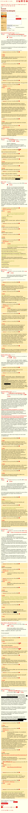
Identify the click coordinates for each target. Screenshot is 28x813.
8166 (17, 643)
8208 (17, 119)
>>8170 (3, 657)
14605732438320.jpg (5, 689)
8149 (17, 149)
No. (19, 35)
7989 (17, 723)
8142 (17, 234)
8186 (17, 175)
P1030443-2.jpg (4, 529)
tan (10, 5)
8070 (17, 304)
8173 (17, 672)
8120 (17, 223)
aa (2, 5)
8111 (17, 208)
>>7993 (3, 66)
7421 (23, 271)
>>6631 (3, 616)
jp (6, 5)
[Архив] (19, 0)
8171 (17, 655)
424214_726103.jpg (7, 209)
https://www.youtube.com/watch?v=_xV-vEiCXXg (12, 409)
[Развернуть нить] (25, 35)
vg (24, 4)
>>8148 (3, 168)
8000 (17, 789)
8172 (17, 664)
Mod (2, 805)
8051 (17, 614)
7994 (17, 750)
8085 (17, 470)
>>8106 (3, 375)
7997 (17, 772)
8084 (17, 461)
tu (21, 4)
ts (11, 1)
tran (19, 4)
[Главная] (27, 0)
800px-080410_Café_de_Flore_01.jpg (9, 623)
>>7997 (8, 784)
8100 (17, 321)
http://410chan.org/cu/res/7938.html (9, 647)
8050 (17, 604)
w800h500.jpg (4, 269)
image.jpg (5, 86)
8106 (17, 367)
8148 (10, 141)
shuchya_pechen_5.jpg (5, 354)
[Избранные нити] (17, 0)
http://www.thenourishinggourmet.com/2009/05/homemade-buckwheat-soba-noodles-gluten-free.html (14, 416)
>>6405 (3, 607)
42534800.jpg (5, 305)
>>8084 (3, 473)
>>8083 (3, 464)
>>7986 (3, 725)
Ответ (10, 37)
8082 (17, 438)
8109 (23, 183)
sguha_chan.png (6, 127)
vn (14, 5)
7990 (17, 728)
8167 (17, 345)
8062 (17, 497)
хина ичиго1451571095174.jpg (8, 32)
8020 (17, 84)
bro (8, 4)
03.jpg (2, 478)
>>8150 (3, 161)
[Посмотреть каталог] (22, 0)
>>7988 (3, 55)
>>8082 (3, 448)
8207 (17, 101)
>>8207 (3, 121)
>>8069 (8, 308)
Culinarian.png (6, 729)
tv (22, 4)
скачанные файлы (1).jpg (6, 391)
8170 (17, 648)
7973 (21, 35)
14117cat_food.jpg (5, 138)
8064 (17, 518)
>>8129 (3, 237)
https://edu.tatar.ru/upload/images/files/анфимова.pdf (14, 755)
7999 (17, 63)
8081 (21, 394)
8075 (17, 313)
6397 (23, 530)
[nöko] (12, 30)
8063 (17, 505)
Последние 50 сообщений (20, 532)
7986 (14, 692)
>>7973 (8, 88)
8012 (17, 80)
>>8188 (3, 680)
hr (9, 4)
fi (5, 5)
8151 (17, 159)
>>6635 (3, 566)
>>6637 (8, 582)
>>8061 (3, 499)
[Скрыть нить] (23, 35)
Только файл (12, 800)
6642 (17, 593)
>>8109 (8, 211)
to (12, 5)
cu (4, 1)
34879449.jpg (5, 241)
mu (14, 4)
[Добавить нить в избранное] (24, 35)
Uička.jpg (4, 764)
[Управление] (24, 0)
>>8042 (3, 641)
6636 (17, 563)
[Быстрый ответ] (7, 37)
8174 (17, 240)
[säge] (9, 30)
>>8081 (3, 440)
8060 (17, 282)
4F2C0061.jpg (5, 570)
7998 (17, 780)
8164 (17, 637)
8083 (17, 446)
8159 (17, 331)
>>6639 (3, 590)
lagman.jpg (5, 579)
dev (6, 1)
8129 (17, 229)
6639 (17, 578)
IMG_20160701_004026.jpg (8, 781)
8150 (17, 153)
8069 (17, 291)
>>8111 (3, 226)
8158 (17, 171)
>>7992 (3, 54)
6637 (17, 569)
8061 (23, 479)
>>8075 (3, 348)
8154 (17, 165)
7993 (17, 52)
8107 (17, 372)
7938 (23, 624)
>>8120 (3, 231)
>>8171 (3, 667)
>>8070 (3, 323)
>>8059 (3, 293)
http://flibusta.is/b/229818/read (14, 767)
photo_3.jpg (3, 181)
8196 (17, 677)
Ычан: (2, 4)
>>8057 (3, 284)
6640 (17, 587)
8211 (17, 125)
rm (8, 5)
